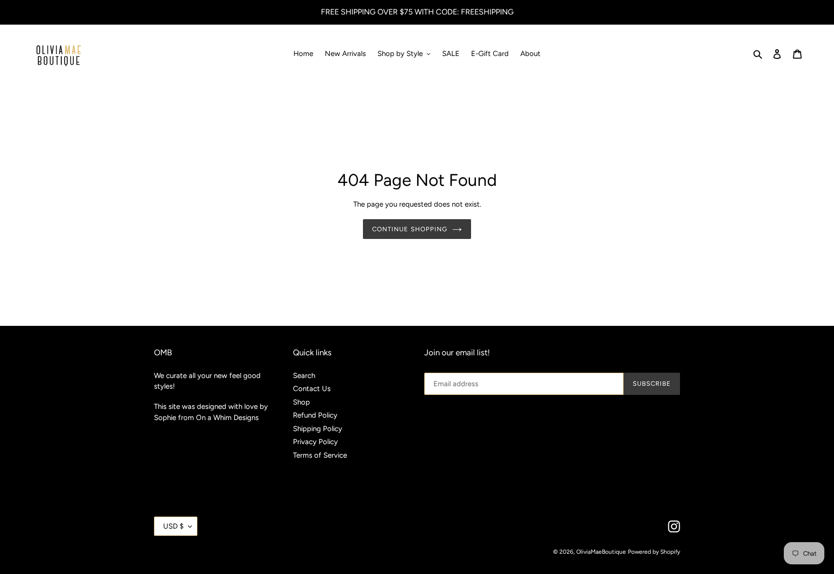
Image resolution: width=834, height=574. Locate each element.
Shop (301, 402)
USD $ (173, 526)
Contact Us (312, 388)
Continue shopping (409, 229)
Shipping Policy (317, 428)
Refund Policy (315, 415)
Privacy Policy (315, 441)
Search (304, 375)
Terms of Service (320, 455)
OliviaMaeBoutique (601, 551)
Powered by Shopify (654, 551)
